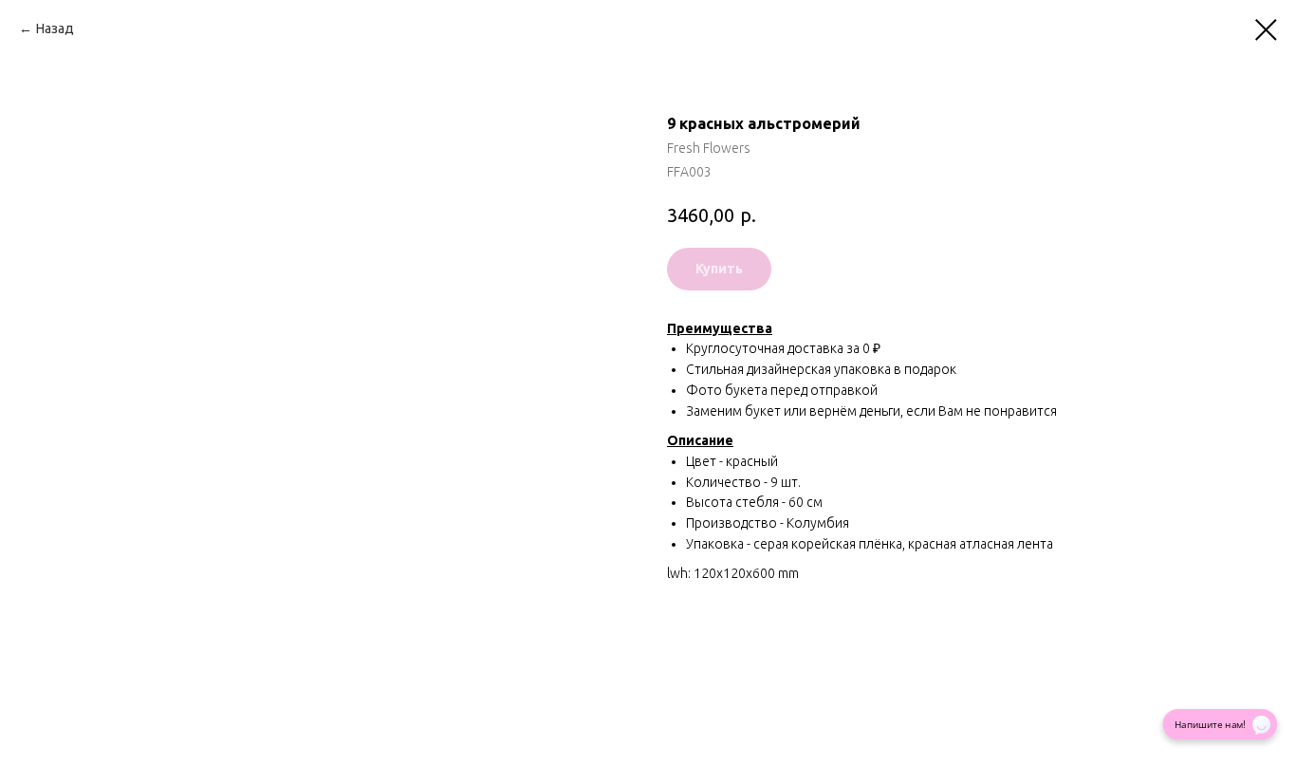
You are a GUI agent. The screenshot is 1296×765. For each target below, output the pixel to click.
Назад (55, 28)
